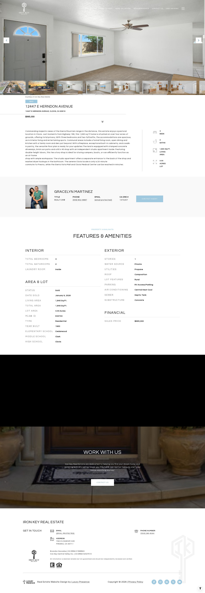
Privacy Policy (135, 582)
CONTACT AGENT (150, 199)
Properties (91, 8)
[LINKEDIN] (166, 582)
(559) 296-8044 (147, 533)
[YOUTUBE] (179, 582)
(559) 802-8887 (80, 200)
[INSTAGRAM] (160, 582)
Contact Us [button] (102, 482)
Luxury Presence (80, 582)
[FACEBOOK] (154, 582)
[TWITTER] (173, 582)
